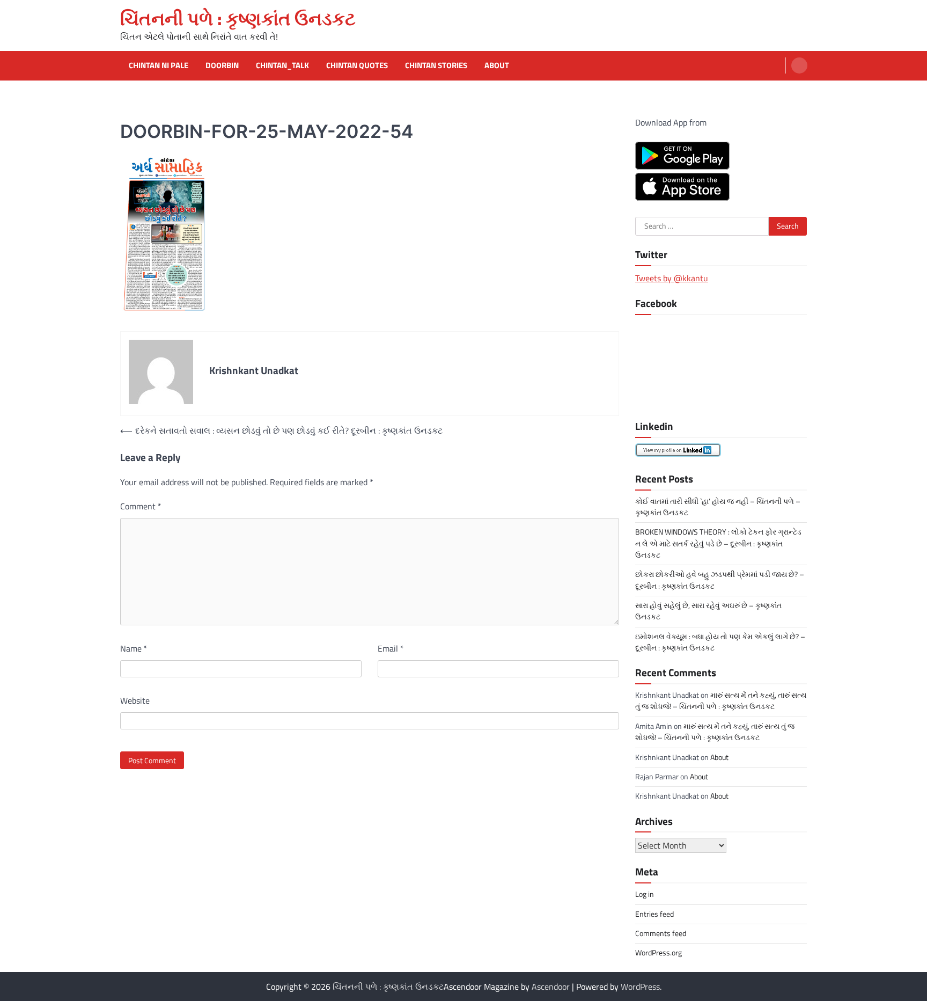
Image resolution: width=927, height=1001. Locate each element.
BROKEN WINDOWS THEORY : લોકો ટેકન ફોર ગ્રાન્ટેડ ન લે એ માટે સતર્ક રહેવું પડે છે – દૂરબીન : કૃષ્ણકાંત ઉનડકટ (718, 543)
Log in (644, 894)
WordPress (640, 986)
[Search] (799, 65)
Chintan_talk (282, 65)
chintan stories (436, 65)
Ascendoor (551, 986)
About (496, 65)
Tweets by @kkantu (671, 278)
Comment (140, 506)
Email (391, 648)
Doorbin (222, 65)
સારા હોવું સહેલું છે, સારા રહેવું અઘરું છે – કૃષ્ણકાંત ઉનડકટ (708, 611)
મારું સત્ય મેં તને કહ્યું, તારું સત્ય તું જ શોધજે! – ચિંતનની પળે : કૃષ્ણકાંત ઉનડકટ (720, 700)
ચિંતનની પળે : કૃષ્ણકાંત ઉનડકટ (238, 18)
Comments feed (660, 933)
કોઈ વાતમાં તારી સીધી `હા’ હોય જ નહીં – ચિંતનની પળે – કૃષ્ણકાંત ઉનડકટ (717, 506)
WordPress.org (658, 953)
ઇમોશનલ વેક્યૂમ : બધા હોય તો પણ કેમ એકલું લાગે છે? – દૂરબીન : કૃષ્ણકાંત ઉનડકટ (720, 642)
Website (135, 700)
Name (134, 648)
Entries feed (654, 914)
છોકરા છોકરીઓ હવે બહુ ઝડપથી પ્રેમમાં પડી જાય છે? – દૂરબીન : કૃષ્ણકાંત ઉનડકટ (719, 579)
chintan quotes (357, 65)
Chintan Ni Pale (158, 65)
